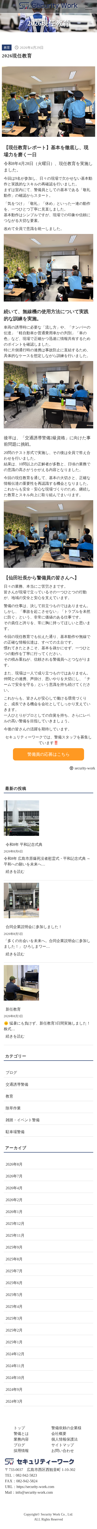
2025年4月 (14, 1307)
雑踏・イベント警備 (23, 1120)
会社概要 (58, 1434)
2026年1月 (14, 1212)
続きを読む (17, 872)
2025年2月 (14, 1330)
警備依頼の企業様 (66, 1428)
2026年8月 (14, 1164)
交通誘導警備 (17, 1084)
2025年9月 (14, 1247)
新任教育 (13, 1009)
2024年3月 (14, 1401)
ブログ (11, 1073)
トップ (19, 1428)
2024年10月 (15, 1378)
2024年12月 (15, 1354)
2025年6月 (14, 1283)
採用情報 (21, 1451)
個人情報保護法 (64, 1439)
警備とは (21, 1434)
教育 (7, 47)
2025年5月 (14, 1295)
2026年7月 (14, 1176)
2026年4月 (14, 1188)
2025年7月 (14, 1271)
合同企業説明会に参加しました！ (34, 927)
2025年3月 (14, 1318)
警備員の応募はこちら (48, 754)
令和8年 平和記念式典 (24, 844)
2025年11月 (15, 1235)
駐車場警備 (15, 1132)
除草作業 (13, 1108)
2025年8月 (14, 1259)
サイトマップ (62, 1445)
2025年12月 (15, 1224)
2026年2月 (14, 1200)
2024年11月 (15, 1366)
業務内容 (21, 1439)
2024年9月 (14, 1389)
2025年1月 (14, 1342)
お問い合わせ (62, 1451)
